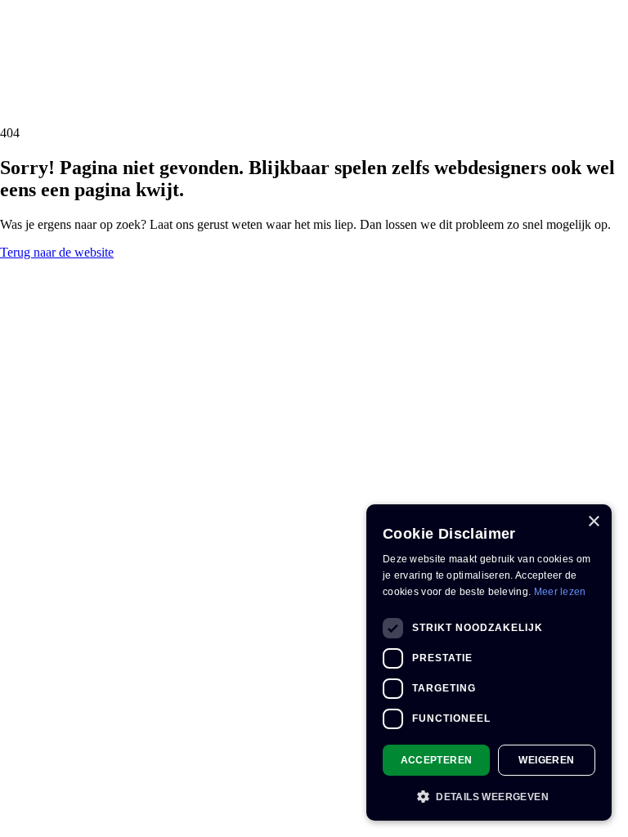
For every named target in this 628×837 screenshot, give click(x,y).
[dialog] (489, 662)
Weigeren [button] (546, 760)
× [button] (593, 522)
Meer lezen (560, 592)
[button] (489, 795)
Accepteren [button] (437, 760)
